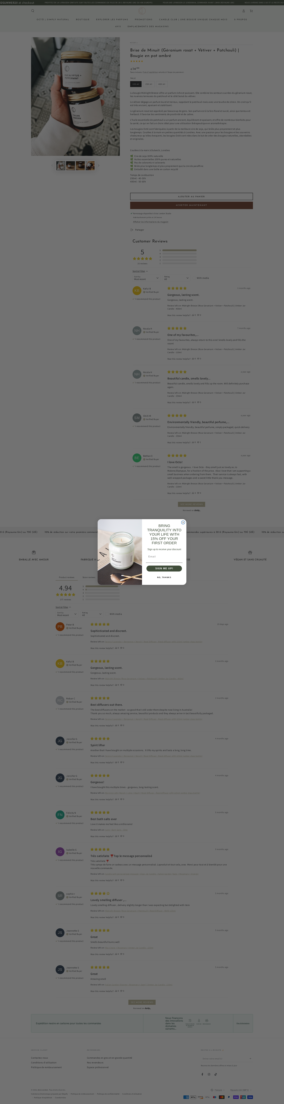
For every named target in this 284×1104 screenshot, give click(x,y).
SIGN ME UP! (164, 568)
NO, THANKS (164, 577)
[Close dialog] (183, 522)
